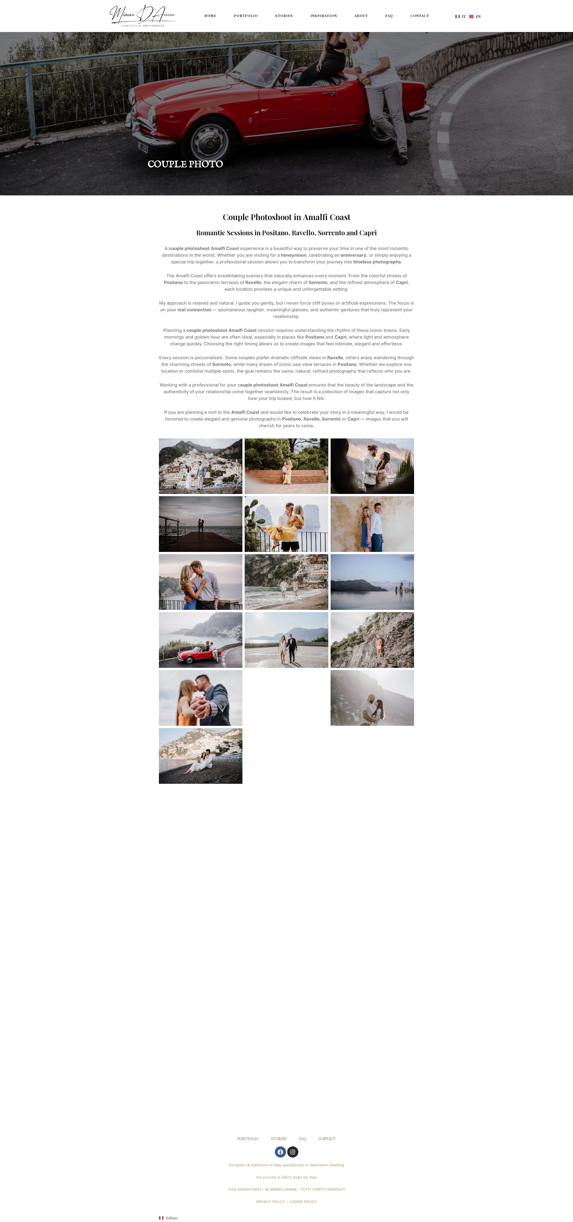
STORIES (284, 16)
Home (210, 16)
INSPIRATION (323, 16)
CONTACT (420, 16)
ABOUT (361, 16)
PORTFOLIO (246, 16)
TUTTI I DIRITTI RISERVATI (323, 1189)
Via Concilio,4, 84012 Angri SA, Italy (286, 1177)
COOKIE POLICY (303, 1201)
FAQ (389, 16)
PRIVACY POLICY (270, 1201)
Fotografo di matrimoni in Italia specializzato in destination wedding (286, 1165)
